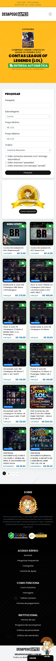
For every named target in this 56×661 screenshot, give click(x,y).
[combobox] (28, 116)
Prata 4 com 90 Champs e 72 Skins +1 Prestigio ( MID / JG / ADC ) (41, 373)
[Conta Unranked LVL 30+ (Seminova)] (14, 233)
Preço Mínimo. (12, 122)
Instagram (33, 2)
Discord (21, 2)
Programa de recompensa (28, 625)
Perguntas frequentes (28, 560)
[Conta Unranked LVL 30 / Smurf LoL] (41, 233)
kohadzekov (8, 466)
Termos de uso (28, 619)
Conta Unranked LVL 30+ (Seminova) (13, 249)
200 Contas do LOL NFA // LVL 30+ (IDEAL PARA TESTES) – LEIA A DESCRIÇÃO (41, 415)
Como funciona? (28, 211)
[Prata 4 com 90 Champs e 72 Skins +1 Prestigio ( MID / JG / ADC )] (41, 354)
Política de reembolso (28, 635)
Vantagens (28, 592)
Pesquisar (10, 100)
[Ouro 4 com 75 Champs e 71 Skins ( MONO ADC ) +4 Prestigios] (14, 312)
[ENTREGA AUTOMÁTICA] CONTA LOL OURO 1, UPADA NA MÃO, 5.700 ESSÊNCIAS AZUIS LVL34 (14, 458)
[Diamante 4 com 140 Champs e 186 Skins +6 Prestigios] (14, 270)
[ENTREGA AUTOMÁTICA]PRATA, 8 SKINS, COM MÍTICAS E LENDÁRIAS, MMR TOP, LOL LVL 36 (41, 458)
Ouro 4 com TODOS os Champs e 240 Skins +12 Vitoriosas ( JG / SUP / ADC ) (41, 289)
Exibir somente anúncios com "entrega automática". (27, 158)
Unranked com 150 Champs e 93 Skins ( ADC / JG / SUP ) (13, 371)
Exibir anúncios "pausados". (21, 162)
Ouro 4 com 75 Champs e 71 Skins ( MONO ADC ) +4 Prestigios (13, 331)
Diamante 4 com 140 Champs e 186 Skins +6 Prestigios (13, 287)
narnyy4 (7, 295)
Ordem (8, 144)
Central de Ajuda (28, 571)
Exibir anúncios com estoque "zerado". (27, 165)
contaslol (7, 253)
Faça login (35, 5)
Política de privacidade (28, 630)
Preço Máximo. (12, 133)
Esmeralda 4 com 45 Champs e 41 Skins (40, 328)
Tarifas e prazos (28, 598)
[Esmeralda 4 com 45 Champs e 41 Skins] (41, 312)
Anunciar (28, 555)
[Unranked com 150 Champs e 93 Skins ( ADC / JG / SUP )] (14, 354)
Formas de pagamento (28, 603)
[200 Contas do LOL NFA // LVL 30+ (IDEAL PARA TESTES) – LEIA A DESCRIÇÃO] (41, 396)
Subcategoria (12, 111)
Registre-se (21, 5)
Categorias (28, 565)
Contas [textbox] (10, 116)
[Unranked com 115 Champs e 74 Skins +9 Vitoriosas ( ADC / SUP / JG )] (14, 396)
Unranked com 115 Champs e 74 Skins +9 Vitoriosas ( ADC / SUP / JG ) (14, 415)
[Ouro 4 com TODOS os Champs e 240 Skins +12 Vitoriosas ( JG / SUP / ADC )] (41, 270)
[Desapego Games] (17, 14)
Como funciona (28, 587)
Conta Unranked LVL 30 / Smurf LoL (40, 249)
